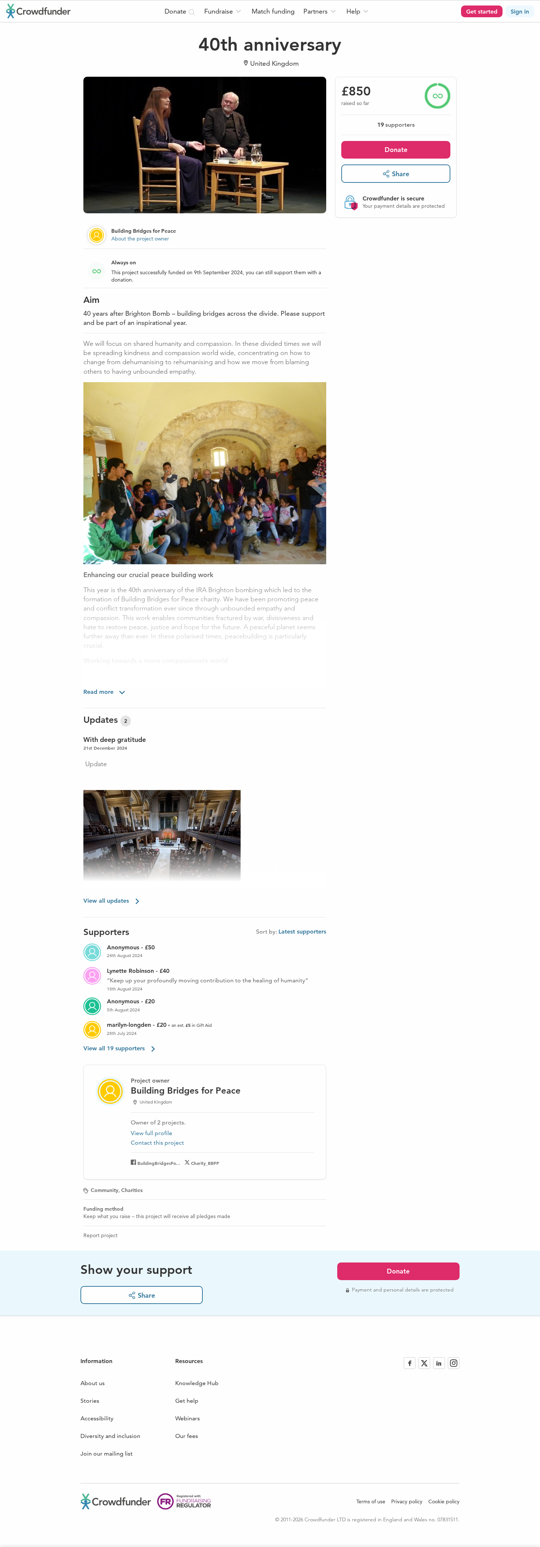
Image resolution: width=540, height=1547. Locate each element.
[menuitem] (223, 11)
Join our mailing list (106, 1453)
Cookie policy (444, 1501)
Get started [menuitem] (481, 11)
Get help (186, 1400)
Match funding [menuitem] (273, 11)
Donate (396, 149)
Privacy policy (406, 1501)
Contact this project (157, 1142)
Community (104, 1190)
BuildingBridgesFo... (158, 1163)
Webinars (187, 1418)
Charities (132, 1190)
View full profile (151, 1133)
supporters (396, 124)
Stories (89, 1400)
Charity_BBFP (205, 1163)
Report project (100, 1235)
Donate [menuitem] (176, 11)
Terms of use (370, 1501)
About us (92, 1383)
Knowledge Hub (197, 1383)
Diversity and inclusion (110, 1435)
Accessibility (97, 1418)
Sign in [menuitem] (520, 11)
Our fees (186, 1435)
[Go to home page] (38, 11)
